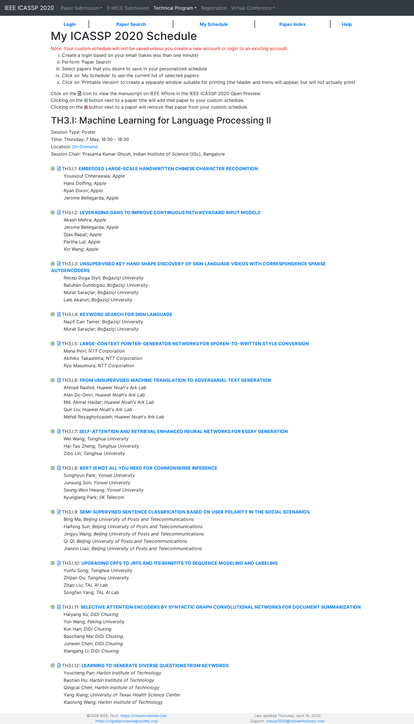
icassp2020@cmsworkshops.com (295, 721)
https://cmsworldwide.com (144, 716)
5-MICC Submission (128, 8)
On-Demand (85, 146)
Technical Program (173, 8)
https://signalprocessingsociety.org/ (126, 721)
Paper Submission (80, 8)
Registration (214, 8)
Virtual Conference (251, 8)
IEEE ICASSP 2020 (29, 8)
